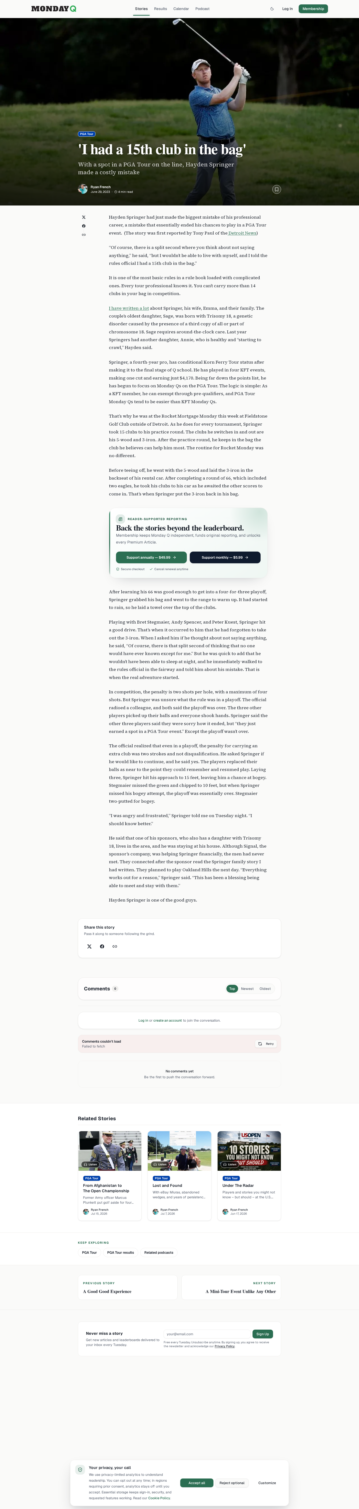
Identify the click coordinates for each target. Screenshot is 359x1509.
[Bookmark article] (276, 189)
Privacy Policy (225, 1346)
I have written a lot (129, 308)
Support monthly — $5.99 (222, 557)
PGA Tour (89, 1252)
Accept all (197, 1483)
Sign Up (262, 1334)
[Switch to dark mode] (272, 8)
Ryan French (101, 187)
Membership (313, 8)
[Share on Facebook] (84, 226)
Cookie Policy (159, 1498)
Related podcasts (158, 1252)
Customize (267, 1483)
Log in (143, 1020)
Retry (270, 1044)
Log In (287, 8)
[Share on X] (84, 217)
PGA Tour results (120, 1252)
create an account (167, 1020)
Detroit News (242, 233)
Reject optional (232, 1483)
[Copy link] (84, 235)
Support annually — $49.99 (148, 557)
